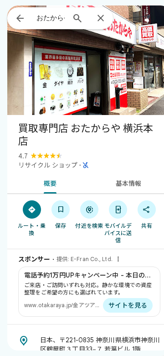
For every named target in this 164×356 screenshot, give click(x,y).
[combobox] (50, 17)
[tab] (48, 183)
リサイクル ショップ (47, 165)
